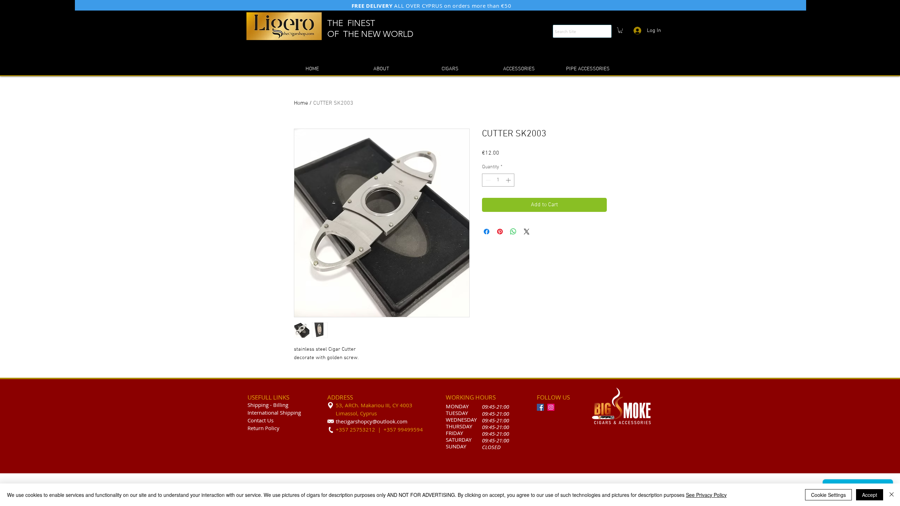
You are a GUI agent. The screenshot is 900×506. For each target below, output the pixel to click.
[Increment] (508, 180)
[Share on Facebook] (486, 231)
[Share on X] (526, 231)
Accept (869, 494)
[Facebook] (540, 407)
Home (301, 103)
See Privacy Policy (706, 494)
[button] (620, 30)
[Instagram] (550, 407)
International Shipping (274, 412)
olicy (273, 428)
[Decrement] (487, 180)
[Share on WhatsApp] (513, 231)
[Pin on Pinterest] (500, 231)
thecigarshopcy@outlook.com (371, 421)
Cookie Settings (828, 494)
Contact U (259, 420)
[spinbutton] (498, 180)
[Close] (891, 494)
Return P (258, 428)
